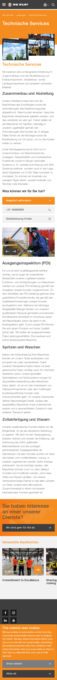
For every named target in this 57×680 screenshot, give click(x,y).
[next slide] (14, 251)
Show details (14, 664)
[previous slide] (7, 251)
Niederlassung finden (19, 219)
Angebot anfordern (18, 200)
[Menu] (4, 4)
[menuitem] (19, 15)
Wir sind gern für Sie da (20, 528)
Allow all (11, 674)
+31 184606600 (15, 210)
